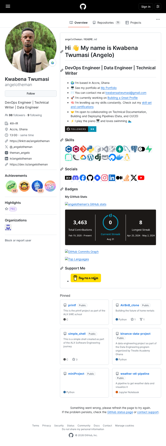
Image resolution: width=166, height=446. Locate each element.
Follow (31, 93)
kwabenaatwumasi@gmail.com (125, 92)
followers (17, 115)
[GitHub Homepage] (71, 435)
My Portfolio (109, 87)
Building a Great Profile (122, 97)
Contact (107, 425)
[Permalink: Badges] (62, 189)
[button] (158, 19)
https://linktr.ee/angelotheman (30, 141)
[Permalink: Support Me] (62, 268)
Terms (35, 425)
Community (84, 425)
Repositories (108, 22)
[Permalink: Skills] (62, 140)
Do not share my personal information (83, 429)
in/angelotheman (21, 158)
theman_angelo (20, 152)
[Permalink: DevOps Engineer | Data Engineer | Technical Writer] (62, 70)
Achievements (16, 176)
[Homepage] (83, 6)
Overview (81, 22)
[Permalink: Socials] (62, 169)
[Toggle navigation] (8, 6)
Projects (135, 22)
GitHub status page (120, 412)
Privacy (46, 425)
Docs (97, 425)
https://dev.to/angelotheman (29, 164)
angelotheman (73, 39)
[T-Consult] (8, 227)
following (35, 115)
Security (59, 425)
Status (70, 425)
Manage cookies (124, 425)
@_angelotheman (21, 146)
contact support (148, 412)
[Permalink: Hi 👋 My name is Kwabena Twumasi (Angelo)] (62, 51)
